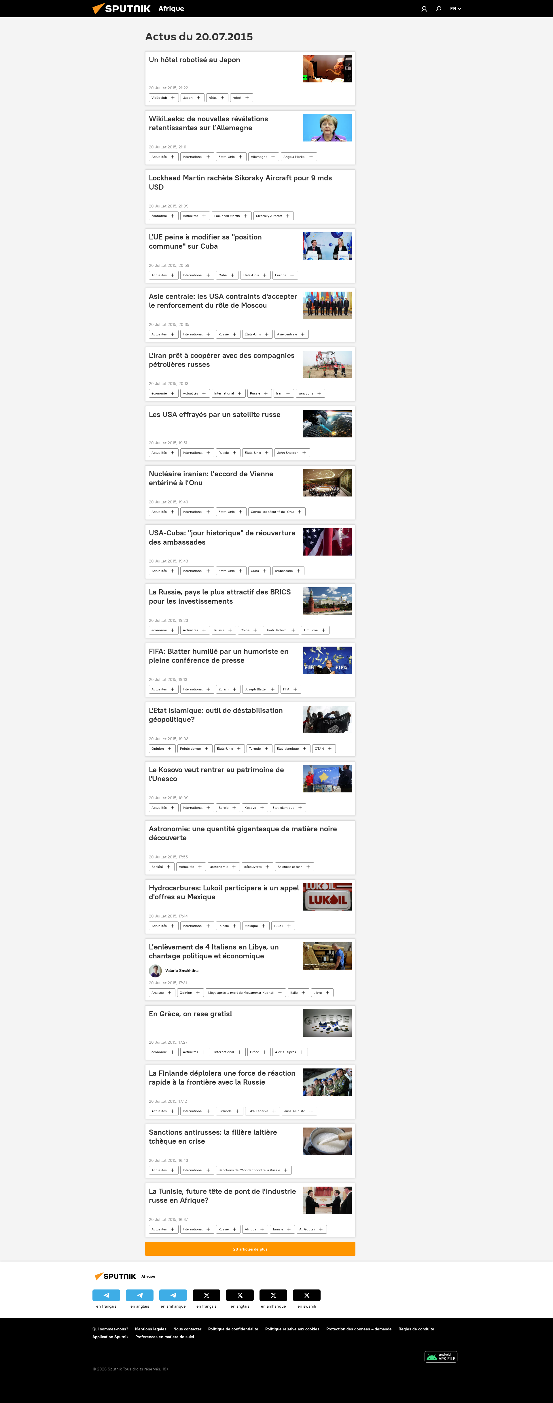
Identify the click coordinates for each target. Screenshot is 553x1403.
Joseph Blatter (256, 689)
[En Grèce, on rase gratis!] (327, 1022)
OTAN (319, 748)
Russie (224, 334)
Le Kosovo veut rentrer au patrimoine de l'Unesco (216, 774)
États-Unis (227, 156)
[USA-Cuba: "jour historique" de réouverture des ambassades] (327, 542)
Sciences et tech (290, 866)
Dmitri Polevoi (276, 630)
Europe (280, 275)
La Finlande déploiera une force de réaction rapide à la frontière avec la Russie (222, 1077)
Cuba (223, 275)
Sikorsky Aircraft (269, 216)
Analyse (157, 992)
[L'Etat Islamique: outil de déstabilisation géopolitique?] (327, 719)
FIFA (286, 689)
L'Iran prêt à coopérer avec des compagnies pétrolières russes (222, 360)
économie (159, 216)
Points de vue (190, 748)
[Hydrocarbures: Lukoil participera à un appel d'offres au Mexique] (327, 897)
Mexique (251, 926)
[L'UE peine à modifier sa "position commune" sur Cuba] (327, 246)
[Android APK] (441, 1357)
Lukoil (278, 926)
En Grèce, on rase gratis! (190, 1013)
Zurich (224, 689)
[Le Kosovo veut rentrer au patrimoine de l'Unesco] (327, 778)
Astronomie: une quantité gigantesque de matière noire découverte (243, 833)
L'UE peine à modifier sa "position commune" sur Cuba (205, 241)
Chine (244, 630)
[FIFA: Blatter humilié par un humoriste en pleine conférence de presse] (327, 660)
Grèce (254, 1052)
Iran (279, 393)
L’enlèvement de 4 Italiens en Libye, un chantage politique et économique (214, 951)
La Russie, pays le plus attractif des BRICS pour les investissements (220, 596)
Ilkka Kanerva (258, 1111)
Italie (294, 992)
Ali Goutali (307, 1229)
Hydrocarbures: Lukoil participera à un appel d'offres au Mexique (224, 892)
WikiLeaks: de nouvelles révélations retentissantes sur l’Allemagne (208, 123)
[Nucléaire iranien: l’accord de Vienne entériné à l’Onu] (327, 482)
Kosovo (250, 807)
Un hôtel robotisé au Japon (194, 59)
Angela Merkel (294, 156)
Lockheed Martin (227, 216)
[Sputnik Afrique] (123, 15)
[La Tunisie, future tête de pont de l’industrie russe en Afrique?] (327, 1200)
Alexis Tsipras (285, 1052)
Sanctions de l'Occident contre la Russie (249, 1170)
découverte (253, 866)
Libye (318, 992)
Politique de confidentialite (233, 1329)
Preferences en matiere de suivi (164, 1336)
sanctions (305, 393)
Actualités (159, 156)
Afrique (250, 1229)
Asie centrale (287, 334)
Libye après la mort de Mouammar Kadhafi (241, 992)
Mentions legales (150, 1329)
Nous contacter (187, 1329)
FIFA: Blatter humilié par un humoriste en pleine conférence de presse (219, 656)
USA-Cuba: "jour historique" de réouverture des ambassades (222, 537)
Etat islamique (288, 748)
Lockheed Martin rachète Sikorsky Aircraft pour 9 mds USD (240, 182)
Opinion (157, 748)
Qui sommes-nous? (110, 1329)
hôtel (213, 97)
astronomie (219, 866)
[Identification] (424, 8)
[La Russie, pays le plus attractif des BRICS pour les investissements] (327, 601)
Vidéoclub (159, 97)
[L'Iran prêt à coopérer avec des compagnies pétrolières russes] (327, 364)
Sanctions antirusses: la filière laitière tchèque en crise (213, 1137)
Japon (188, 97)
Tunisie (277, 1229)
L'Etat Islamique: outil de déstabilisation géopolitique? (216, 715)
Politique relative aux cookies (292, 1329)
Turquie (255, 748)
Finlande (225, 1111)
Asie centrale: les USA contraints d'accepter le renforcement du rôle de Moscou (223, 301)
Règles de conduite (416, 1329)
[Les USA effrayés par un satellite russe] (327, 423)
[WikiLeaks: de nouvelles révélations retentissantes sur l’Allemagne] (327, 127)
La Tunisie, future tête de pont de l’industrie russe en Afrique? (222, 1196)
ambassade (284, 571)
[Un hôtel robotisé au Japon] (327, 68)
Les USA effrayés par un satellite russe (215, 414)
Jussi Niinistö (294, 1111)
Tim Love (311, 630)
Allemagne (259, 156)
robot (237, 97)
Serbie (223, 807)
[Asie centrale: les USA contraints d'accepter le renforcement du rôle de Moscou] (327, 305)
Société (157, 866)
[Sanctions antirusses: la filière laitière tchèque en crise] (327, 1141)
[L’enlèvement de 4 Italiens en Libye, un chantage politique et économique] (327, 956)
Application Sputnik (110, 1336)
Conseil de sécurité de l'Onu (272, 511)
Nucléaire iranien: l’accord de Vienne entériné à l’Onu (211, 478)
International (192, 156)
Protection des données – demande (359, 1329)
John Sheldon (287, 452)
